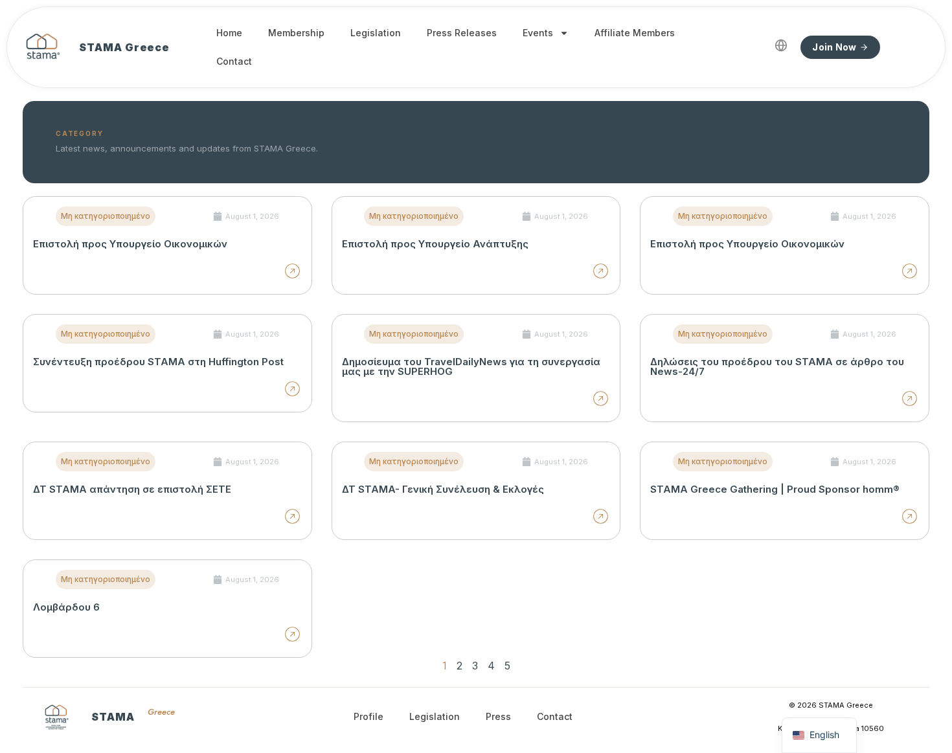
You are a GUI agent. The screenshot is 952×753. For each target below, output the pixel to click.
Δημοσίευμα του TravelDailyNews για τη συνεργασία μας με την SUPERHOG (471, 366)
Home (229, 32)
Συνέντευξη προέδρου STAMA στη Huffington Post (158, 361)
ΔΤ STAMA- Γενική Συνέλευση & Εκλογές (443, 489)
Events (538, 32)
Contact (234, 61)
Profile (368, 716)
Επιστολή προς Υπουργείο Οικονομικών (130, 244)
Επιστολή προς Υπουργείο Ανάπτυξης (435, 244)
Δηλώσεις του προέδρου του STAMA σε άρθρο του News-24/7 (777, 366)
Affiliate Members (635, 32)
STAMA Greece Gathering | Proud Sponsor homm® (775, 489)
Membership (296, 32)
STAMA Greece (124, 47)
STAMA (113, 716)
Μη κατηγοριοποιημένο (105, 216)
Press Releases (462, 32)
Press (498, 716)
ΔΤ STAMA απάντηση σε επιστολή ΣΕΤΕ (132, 489)
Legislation (375, 32)
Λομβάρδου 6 (66, 607)
